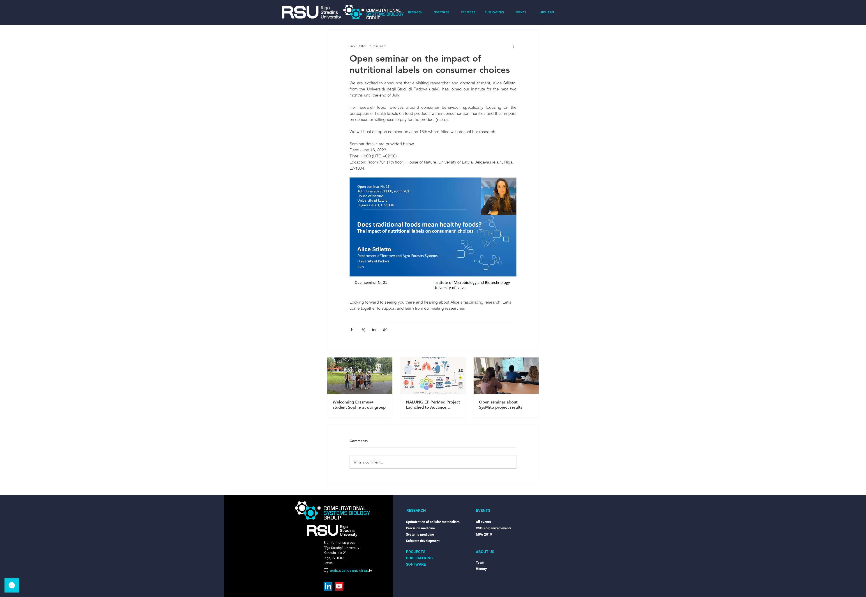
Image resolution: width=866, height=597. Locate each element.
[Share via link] (385, 329)
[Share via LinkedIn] (374, 329)
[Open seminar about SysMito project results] (506, 375)
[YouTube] (339, 586)
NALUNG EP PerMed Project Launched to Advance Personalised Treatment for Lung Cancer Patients (433, 404)
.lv (370, 570)
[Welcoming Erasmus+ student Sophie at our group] (359, 375)
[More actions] (513, 46)
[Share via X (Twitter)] (363, 329)
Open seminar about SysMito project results (500, 404)
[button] (415, 12)
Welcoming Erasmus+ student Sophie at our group (359, 404)
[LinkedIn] (328, 586)
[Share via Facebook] (352, 329)
